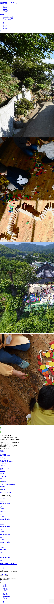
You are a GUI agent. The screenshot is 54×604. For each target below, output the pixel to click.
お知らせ (5, 593)
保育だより (5, 594)
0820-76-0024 (5, 574)
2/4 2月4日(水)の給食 (8, 18)
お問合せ (5, 28)
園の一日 (5, 9)
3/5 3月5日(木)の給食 (8, 17)
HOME (4, 584)
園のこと (5, 25)
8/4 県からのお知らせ (8, 19)
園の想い (5, 6)
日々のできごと (6, 596)
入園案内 (5, 11)
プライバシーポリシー (8, 26)
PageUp (1, 580)
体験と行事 (5, 10)
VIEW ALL (2, 498)
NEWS (2, 14)
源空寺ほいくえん (8, 3)
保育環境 (5, 7)
